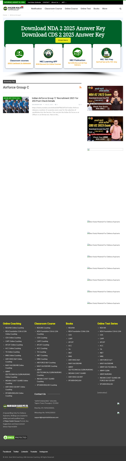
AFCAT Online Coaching (14, 345)
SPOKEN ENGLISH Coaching (47, 385)
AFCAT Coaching (43, 345)
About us (54, 2)
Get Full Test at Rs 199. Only (106, 62)
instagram (43, 452)
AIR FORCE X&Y (74, 360)
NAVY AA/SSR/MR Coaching (47, 366)
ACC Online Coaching (13, 348)
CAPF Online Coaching (13, 341)
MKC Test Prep (106, 59)
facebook (7, 452)
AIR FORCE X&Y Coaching (46, 363)
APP (63, 2)
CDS (70, 335)
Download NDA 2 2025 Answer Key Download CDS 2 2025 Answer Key (63, 31)
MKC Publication (77, 60)
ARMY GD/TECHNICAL (108, 367)
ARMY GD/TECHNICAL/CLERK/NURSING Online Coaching (17, 374)
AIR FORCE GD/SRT (75, 377)
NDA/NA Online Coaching (14, 328)
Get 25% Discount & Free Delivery (77, 64)
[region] (63, 47)
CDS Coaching (42, 338)
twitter (16, 452)
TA (69, 349)
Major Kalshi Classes (12, 421)
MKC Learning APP (48, 61)
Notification (36, 8)
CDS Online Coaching (13, 338)
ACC (70, 346)
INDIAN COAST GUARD (77, 373)
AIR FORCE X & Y (106, 360)
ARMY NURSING (106, 374)
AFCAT (71, 342)
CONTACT (46, 2)
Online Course (71, 8)
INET (70, 353)
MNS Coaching (42, 359)
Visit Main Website (34, 2)
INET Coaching (42, 355)
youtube (34, 452)
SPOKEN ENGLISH (75, 380)
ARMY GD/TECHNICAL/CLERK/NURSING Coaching (49, 372)
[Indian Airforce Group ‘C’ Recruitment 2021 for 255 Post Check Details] (16, 105)
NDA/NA (71, 328)
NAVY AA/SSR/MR (75, 363)
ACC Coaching (42, 348)
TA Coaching (41, 352)
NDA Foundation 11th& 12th (78, 331)
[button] (63, 45)
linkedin (24, 452)
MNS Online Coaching (13, 355)
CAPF (70, 339)
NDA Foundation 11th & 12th (110, 331)
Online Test (86, 8)
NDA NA (103, 328)
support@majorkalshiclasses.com (46, 417)
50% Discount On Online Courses (48, 64)
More (104, 8)
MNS (70, 356)
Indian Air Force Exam (12, 98)
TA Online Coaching (12, 352)
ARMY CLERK (105, 371)
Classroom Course (53, 8)
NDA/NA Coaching (43, 328)
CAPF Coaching (42, 341)
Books (96, 8)
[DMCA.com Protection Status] (15, 438)
